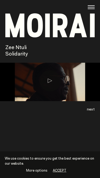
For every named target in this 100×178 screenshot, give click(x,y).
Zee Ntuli (16, 47)
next (91, 110)
